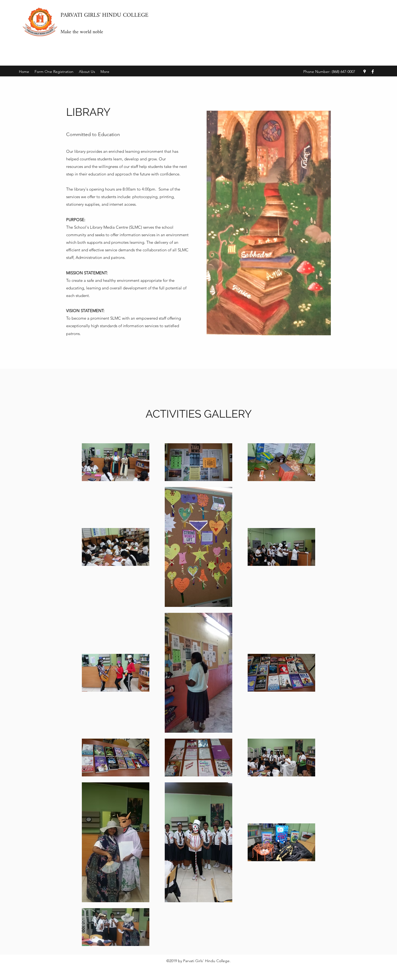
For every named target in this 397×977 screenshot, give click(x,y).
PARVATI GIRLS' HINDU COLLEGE (104, 15)
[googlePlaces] (364, 71)
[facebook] (372, 71)
